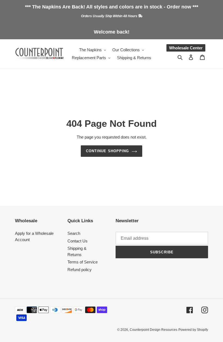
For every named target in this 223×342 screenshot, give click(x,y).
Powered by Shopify (193, 330)
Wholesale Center (186, 48)
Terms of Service (82, 262)
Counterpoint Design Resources (153, 330)
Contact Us (77, 241)
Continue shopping (107, 151)
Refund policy (79, 269)
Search (73, 233)
